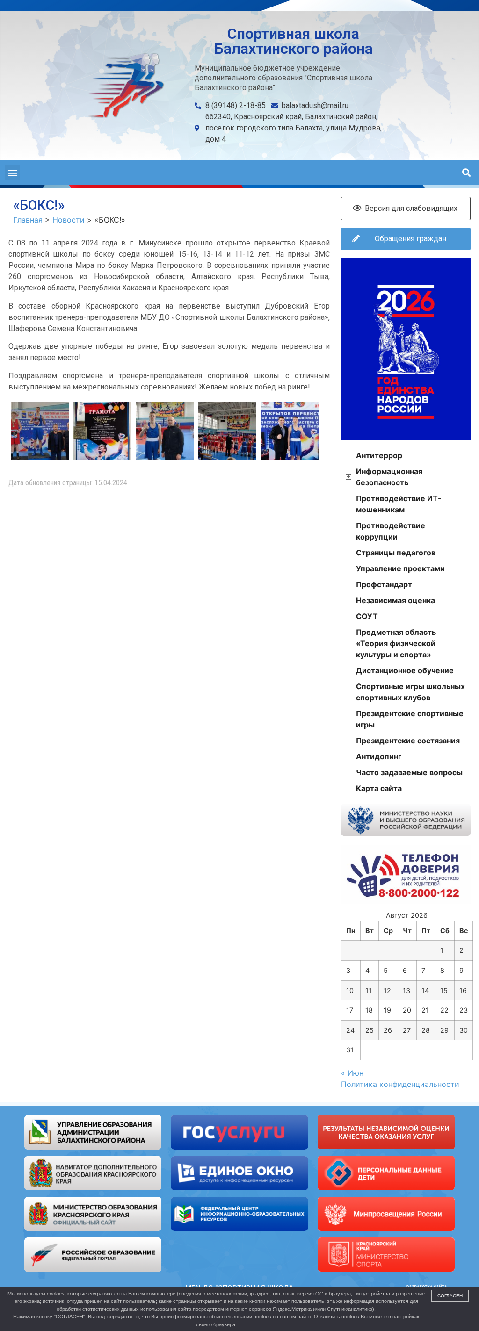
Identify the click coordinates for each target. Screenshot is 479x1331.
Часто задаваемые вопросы (409, 772)
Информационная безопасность (389, 477)
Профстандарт (384, 584)
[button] (12, 172)
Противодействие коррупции (390, 531)
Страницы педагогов (395, 552)
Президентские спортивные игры (410, 719)
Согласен (450, 1295)
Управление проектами (400, 568)
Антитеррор (379, 455)
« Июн (352, 1073)
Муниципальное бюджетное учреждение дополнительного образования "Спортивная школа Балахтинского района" (283, 78)
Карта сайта (379, 788)
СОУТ (367, 616)
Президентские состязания (408, 740)
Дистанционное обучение (405, 670)
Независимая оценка (395, 600)
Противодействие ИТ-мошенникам (399, 504)
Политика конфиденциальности (400, 1084)
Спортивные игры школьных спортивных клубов (410, 692)
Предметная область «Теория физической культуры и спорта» (396, 643)
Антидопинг (378, 756)
